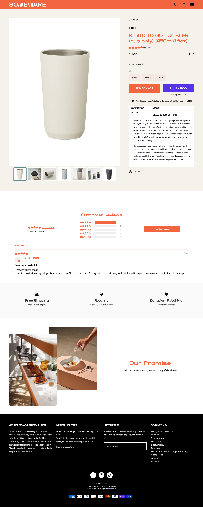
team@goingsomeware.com (107, 489)
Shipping (155, 434)
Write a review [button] (162, 229)
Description (137, 108)
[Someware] (27, 4)
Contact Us (155, 458)
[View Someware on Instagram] (101, 475)
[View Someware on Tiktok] (110, 475)
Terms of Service (157, 438)
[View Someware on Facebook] (93, 475)
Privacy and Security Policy (162, 431)
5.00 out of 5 (48, 227)
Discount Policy (157, 445)
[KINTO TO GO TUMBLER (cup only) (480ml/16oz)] (20, 174)
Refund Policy (156, 441)
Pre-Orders (155, 448)
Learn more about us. (65, 447)
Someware (103, 484)
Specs (156, 108)
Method (134, 112)
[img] (21, 253)
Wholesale (155, 461)
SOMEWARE (159, 424)
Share (136, 171)
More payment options (178, 94)
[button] (136, 47)
